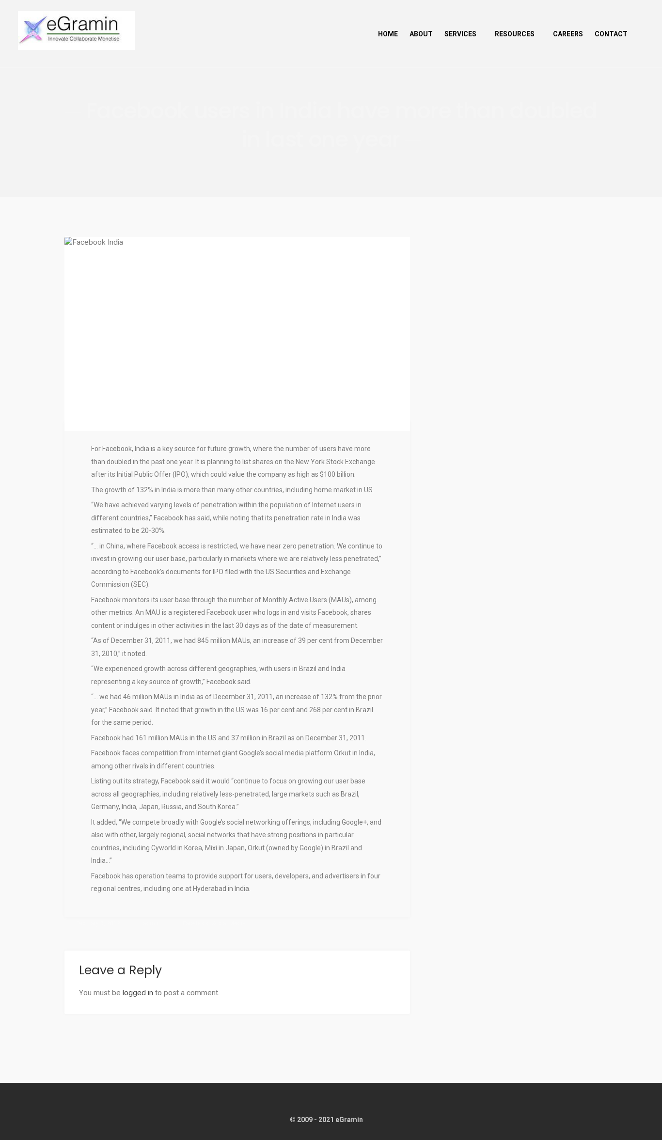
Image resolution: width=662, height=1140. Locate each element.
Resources (515, 34)
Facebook (195, 923)
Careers (568, 34)
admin (151, 923)
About (421, 34)
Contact (611, 34)
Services (460, 34)
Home (388, 34)
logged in (138, 992)
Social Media (228, 923)
